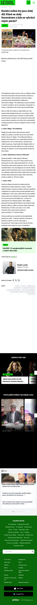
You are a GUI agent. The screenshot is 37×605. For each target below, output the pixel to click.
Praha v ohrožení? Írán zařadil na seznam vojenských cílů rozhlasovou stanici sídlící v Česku (17, 502)
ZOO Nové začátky (13, 532)
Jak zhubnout (12, 524)
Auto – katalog (24, 532)
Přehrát (6, 422)
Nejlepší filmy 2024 (23, 524)
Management (21, 559)
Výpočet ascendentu (26, 540)
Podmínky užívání (8, 570)
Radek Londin (13, 26)
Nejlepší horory (10, 527)
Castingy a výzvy (22, 565)
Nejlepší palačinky (24, 543)
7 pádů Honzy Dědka (10, 535)
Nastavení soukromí (23, 582)
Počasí (15, 529)
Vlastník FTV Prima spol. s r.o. (10, 578)
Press (19, 562)
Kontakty (20, 567)
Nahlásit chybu (8, 582)
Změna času (28, 527)
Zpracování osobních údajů (23, 571)
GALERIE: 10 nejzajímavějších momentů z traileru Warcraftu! (17, 249)
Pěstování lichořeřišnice (11, 540)
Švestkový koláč (18, 545)
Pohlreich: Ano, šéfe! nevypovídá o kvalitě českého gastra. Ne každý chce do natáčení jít (16, 494)
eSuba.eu (14, 257)
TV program (19, 527)
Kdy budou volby (24, 529)
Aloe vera (26, 537)
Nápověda (21, 575)
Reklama (6, 565)
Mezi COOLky (6, 425)
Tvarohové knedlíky (12, 543)
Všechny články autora (25, 270)
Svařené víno (29, 535)
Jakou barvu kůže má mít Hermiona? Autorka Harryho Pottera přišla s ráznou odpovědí (13, 380)
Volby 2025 (21, 535)
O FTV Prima (7, 559)
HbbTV (6, 567)
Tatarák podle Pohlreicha (15, 537)
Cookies (6, 575)
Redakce (20, 577)
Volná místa (7, 562)
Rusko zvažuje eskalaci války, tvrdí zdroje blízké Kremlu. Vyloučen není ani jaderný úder (18, 485)
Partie (10, 529)
